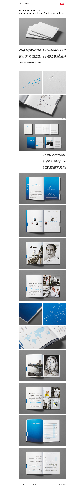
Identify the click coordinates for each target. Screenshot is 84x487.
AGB (23, 484)
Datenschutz (35, 484)
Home (20, 484)
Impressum (29, 484)
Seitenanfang (63, 484)
